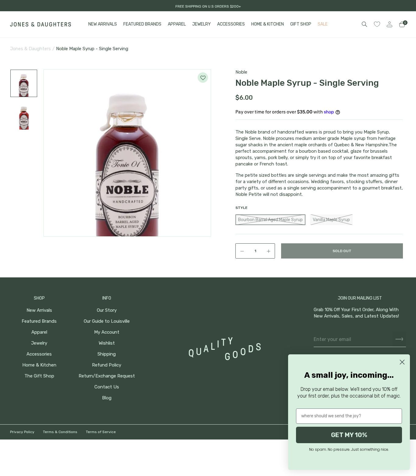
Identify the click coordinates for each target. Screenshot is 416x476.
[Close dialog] (402, 362)
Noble (241, 72)
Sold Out (342, 251)
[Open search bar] (364, 24)
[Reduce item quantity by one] (240, 251)
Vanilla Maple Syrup (331, 219)
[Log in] (389, 24)
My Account (106, 332)
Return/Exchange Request (107, 376)
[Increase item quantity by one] (270, 251)
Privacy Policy (22, 432)
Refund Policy (106, 365)
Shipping (106, 354)
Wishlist (107, 343)
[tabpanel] (127, 153)
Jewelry (39, 343)
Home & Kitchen (39, 365)
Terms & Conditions (60, 432)
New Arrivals (39, 310)
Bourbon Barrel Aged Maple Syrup (270, 219)
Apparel (39, 332)
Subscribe (399, 339)
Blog (106, 398)
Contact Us (106, 387)
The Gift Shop (39, 376)
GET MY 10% (349, 435)
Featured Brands (39, 321)
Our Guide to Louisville (107, 321)
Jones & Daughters (30, 48)
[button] (23, 83)
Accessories (39, 354)
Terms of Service (101, 432)
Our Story (107, 310)
